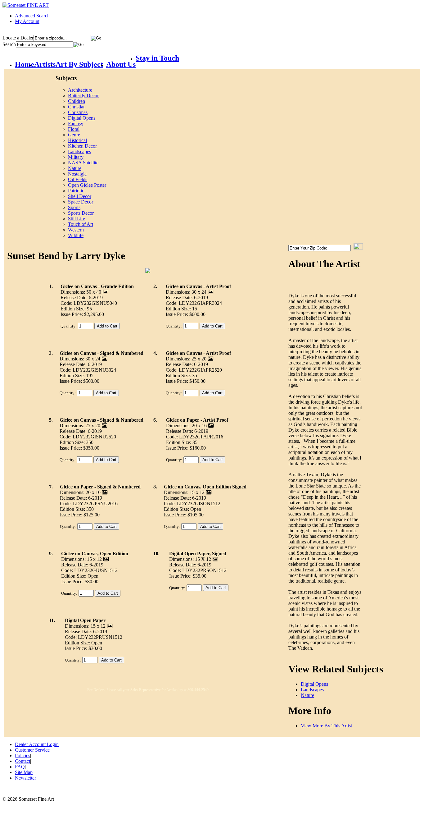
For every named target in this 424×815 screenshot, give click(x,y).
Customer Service (32, 750)
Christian (77, 106)
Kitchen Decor (82, 146)
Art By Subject (79, 64)
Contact (22, 761)
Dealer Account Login (37, 744)
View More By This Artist (326, 725)
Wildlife (75, 235)
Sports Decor (81, 213)
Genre (74, 134)
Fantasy (75, 123)
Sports (74, 207)
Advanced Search (32, 15)
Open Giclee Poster (87, 185)
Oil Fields (77, 179)
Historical (77, 140)
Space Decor (80, 201)
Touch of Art (80, 224)
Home (24, 64)
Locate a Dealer (18, 37)
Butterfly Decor (83, 95)
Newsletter (25, 778)
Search (9, 44)
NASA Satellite (83, 162)
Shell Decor (79, 196)
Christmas (78, 112)
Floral (73, 129)
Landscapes (79, 151)
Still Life (76, 218)
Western (76, 229)
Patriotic (76, 190)
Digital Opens (81, 118)
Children (76, 101)
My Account (27, 21)
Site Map (24, 772)
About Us (121, 64)
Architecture (80, 90)
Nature (74, 168)
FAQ (20, 766)
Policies (22, 755)
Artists (45, 64)
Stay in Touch (157, 58)
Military (75, 157)
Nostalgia (77, 173)
